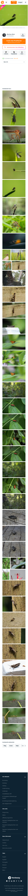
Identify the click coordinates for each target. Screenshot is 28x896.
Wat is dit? (16, 58)
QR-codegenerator (7, 838)
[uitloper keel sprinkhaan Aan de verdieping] (13, 654)
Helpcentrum (5, 874)
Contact (4, 877)
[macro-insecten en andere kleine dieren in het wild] (13, 100)
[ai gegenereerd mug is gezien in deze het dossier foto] (13, 243)
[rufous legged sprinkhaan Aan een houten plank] (9, 288)
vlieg (5, 780)
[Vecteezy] (2, 2)
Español (4, 894)
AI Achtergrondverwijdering (9, 835)
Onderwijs (5, 825)
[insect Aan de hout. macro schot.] (13, 540)
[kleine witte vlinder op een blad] (9, 597)
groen (11, 780)
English (4, 891)
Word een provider (7, 882)
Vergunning (5, 846)
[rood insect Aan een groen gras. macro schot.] (13, 412)
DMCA (3, 849)
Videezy (4, 820)
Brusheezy (5, 814)
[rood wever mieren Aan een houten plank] (13, 734)
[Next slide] (22, 780)
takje (17, 780)
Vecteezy (4, 817)
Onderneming (5, 822)
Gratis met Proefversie (14, 41)
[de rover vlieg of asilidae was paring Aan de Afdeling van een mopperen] (6, 585)
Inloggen (20, 2)
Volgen (22, 36)
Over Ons (4, 879)
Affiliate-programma (7, 852)
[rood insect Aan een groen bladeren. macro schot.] (13, 428)
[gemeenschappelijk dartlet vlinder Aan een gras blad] (13, 364)
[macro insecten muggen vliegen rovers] (13, 208)
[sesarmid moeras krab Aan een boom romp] (13, 301)
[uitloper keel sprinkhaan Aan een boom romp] (13, 348)
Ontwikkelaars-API (6, 828)
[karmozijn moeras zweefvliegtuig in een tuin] (10, 609)
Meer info (6, 63)
